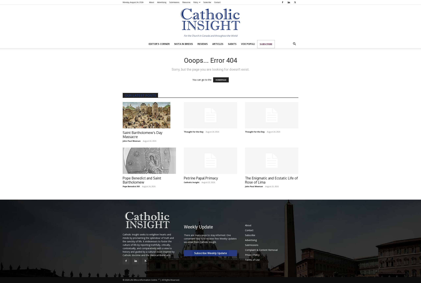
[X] (295, 2)
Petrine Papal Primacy (201, 178)
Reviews (203, 44)
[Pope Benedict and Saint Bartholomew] (149, 161)
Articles (217, 44)
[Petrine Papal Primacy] (210, 161)
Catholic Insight (191, 182)
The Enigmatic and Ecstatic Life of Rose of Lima (271, 180)
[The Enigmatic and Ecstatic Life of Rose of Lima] (271, 161)
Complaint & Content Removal (261, 249)
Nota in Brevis (183, 44)
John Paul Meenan (132, 141)
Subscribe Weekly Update (210, 253)
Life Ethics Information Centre (143, 280)
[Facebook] (283, 2)
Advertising (161, 2)
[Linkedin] (289, 2)
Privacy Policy (252, 254)
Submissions (174, 2)
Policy (195, 2)
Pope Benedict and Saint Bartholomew (142, 180)
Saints (232, 44)
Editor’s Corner (159, 44)
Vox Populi (248, 44)
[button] (294, 44)
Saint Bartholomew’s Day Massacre (142, 134)
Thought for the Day (193, 132)
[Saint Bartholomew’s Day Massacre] (149, 115)
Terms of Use (252, 259)
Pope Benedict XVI (131, 186)
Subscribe (207, 2)
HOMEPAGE (221, 80)
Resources (186, 2)
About (151, 2)
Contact (217, 2)
